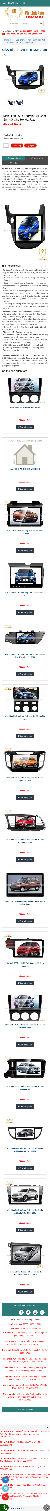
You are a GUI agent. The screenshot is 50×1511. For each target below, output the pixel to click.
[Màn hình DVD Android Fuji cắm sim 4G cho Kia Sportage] (25, 513)
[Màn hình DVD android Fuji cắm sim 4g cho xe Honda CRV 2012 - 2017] (25, 1131)
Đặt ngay (30, 145)
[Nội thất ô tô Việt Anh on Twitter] (28, 1312)
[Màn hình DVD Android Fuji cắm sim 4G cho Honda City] (25, 1069)
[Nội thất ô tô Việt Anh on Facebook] (21, 1312)
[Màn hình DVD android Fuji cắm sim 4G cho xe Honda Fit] (25, 945)
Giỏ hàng (17, 145)
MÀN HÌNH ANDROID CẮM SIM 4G (25, 407)
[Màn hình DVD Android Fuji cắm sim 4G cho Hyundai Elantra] (25, 822)
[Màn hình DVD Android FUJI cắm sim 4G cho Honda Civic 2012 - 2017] (25, 1254)
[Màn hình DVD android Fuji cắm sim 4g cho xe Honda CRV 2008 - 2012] (25, 1192)
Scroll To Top (46, 1507)
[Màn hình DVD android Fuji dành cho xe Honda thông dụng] (25, 884)
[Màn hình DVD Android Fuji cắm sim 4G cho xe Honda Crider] (25, 1007)
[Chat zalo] (5, 1488)
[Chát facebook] (5, 1480)
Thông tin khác (36, 158)
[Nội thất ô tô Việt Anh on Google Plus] (42, 1312)
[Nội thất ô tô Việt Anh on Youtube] (35, 1312)
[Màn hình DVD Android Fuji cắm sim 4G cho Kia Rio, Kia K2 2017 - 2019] (25, 637)
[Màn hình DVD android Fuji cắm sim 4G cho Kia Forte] (25, 698)
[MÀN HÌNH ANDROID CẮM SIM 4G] (25, 390)
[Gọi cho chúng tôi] (5, 1498)
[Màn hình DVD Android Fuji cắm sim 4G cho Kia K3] (25, 575)
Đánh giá (13, 163)
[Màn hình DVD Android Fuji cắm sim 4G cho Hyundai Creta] (25, 760)
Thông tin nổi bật (13, 158)
